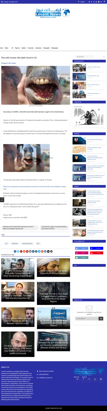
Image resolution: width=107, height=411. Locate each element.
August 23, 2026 (90, 196)
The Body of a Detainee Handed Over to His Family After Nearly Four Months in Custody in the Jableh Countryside (18, 349)
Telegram (83, 257)
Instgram (83, 252)
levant (42, 207)
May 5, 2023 (89, 86)
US (6, 243)
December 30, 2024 (78, 125)
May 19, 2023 (90, 69)
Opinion (23, 48)
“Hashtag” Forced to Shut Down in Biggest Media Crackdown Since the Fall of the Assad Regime (53, 297)
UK (12, 48)
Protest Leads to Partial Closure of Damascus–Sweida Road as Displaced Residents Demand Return (53, 321)
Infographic (46, 48)
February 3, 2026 (90, 161)
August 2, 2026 (90, 235)
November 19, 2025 (91, 171)
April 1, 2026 (89, 151)
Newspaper (54, 48)
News (6, 48)
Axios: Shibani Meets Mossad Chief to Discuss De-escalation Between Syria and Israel (17, 320)
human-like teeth (27, 243)
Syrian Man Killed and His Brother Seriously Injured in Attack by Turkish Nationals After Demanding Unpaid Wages (18, 272)
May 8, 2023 (89, 77)
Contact (84, 377)
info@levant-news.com (45, 377)
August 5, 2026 (90, 226)
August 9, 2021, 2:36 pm (9, 63)
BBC (10, 215)
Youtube (98, 252)
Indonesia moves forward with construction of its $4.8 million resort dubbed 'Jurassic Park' (18, 227)
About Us (76, 377)
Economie (31, 48)
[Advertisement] (53, 33)
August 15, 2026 (90, 204)
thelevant (15, 243)
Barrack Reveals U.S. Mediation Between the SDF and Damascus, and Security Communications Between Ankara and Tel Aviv (53, 344)
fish (38, 243)
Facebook (98, 248)
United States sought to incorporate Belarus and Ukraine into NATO (54, 227)
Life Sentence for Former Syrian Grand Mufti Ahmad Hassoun (53, 272)
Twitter (83, 248)
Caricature (38, 48)
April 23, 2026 (90, 141)
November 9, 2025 (91, 180)
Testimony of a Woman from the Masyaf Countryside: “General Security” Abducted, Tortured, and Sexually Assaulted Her (17, 294)
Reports (17, 48)
